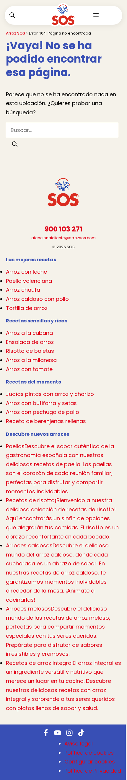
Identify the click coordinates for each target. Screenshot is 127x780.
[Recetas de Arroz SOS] (63, 19)
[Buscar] (15, 144)
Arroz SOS (15, 33)
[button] (12, 15)
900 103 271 (63, 229)
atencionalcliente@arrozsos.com (63, 238)
